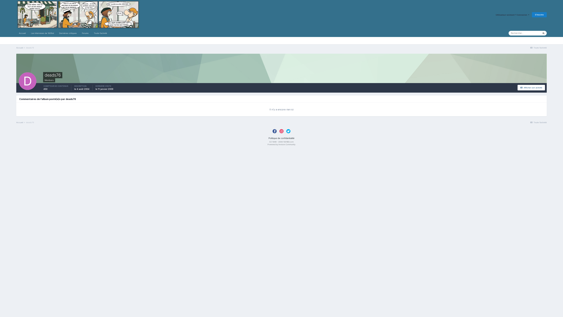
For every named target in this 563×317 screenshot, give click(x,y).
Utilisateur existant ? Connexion (512, 15)
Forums (85, 33)
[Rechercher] (543, 33)
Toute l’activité (100, 33)
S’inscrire (539, 15)
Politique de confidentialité (281, 138)
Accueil (22, 33)
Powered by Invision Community (281, 144)
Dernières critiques (68, 33)
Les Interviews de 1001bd (42, 33)
